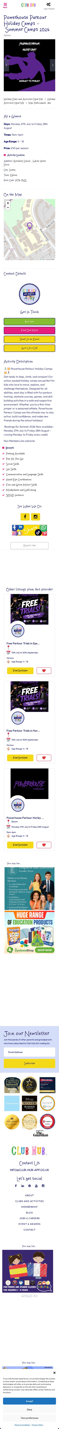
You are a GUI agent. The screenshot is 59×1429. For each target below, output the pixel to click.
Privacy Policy (37, 1425)
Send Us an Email (29, 339)
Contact (30, 1229)
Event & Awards (30, 1223)
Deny (29, 1409)
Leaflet (42, 259)
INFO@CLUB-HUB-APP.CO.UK (29, 1170)
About (29, 1195)
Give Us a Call (29, 348)
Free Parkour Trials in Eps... (23, 643)
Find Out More (20, 670)
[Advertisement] (29, 985)
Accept (29, 1401)
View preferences (29, 1417)
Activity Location (16, 155)
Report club (29, 545)
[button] (54, 1372)
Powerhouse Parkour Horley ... (25, 818)
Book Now (29, 321)
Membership (29, 1206)
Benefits (10, 448)
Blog (29, 1212)
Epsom (7, 35)
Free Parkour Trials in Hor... (23, 730)
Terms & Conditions (22, 1425)
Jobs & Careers (29, 1218)
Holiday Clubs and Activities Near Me (23, 99)
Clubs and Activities (29, 1201)
